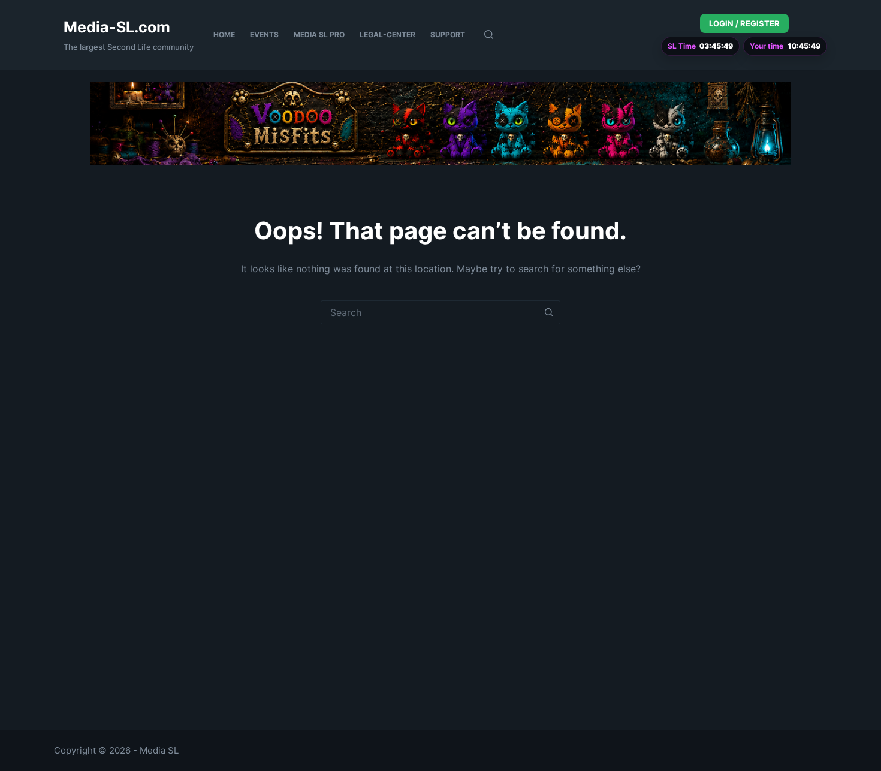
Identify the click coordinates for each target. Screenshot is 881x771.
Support (447, 34)
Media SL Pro (319, 34)
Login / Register (744, 23)
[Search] (488, 34)
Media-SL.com (117, 27)
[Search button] (548, 312)
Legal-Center (387, 34)
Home (224, 34)
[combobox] (429, 312)
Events (264, 34)
